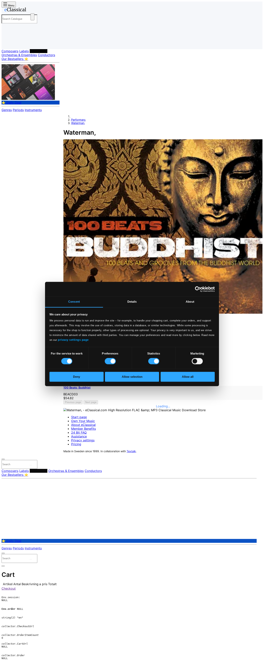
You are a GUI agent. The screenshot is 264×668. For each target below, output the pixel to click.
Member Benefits (83, 429)
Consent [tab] (74, 301)
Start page (79, 417)
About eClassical (83, 425)
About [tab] (190, 301)
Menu (10, 5)
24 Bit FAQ (79, 432)
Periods (18, 110)
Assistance (79, 436)
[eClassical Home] (32, 10)
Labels (24, 51)
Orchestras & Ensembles (19, 55)
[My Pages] (8, 43)
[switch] (110, 361)
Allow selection (132, 376)
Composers (10, 51)
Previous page (73, 402)
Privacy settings (83, 440)
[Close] (3, 459)
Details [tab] (132, 301)
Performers (38, 51)
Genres (7, 110)
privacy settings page (73, 339)
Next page (90, 402)
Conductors (46, 55)
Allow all (187, 376)
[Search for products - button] (32, 16)
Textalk (131, 451)
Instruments (33, 110)
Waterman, (78, 123)
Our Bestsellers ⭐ (15, 59)
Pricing (76, 444)
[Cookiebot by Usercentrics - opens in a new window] (198, 289)
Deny (76, 376)
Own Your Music (83, 421)
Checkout (9, 588)
